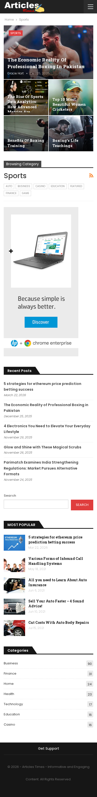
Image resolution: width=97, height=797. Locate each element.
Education (58, 186)
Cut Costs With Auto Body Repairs (58, 622)
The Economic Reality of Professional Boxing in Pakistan (46, 62)
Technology (13, 704)
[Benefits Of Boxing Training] (26, 133)
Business (24, 186)
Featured (76, 186)
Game (25, 193)
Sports (15, 33)
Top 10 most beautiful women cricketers (69, 104)
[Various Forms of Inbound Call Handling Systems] (14, 564)
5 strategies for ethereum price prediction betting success (55, 539)
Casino (40, 186)
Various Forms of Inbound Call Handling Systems (55, 561)
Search (10, 495)
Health (9, 693)
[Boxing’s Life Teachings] (71, 133)
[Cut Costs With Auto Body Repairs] (14, 628)
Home (9, 683)
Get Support (48, 748)
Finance (11, 193)
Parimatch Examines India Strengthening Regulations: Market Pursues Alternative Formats (41, 468)
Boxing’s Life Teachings (65, 143)
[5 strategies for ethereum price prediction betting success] (14, 543)
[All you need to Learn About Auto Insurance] (14, 585)
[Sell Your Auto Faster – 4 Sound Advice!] (14, 607)
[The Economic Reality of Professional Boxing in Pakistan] (48, 52)
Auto (9, 186)
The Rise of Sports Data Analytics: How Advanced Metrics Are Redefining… (25, 106)
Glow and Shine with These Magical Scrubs (42, 447)
